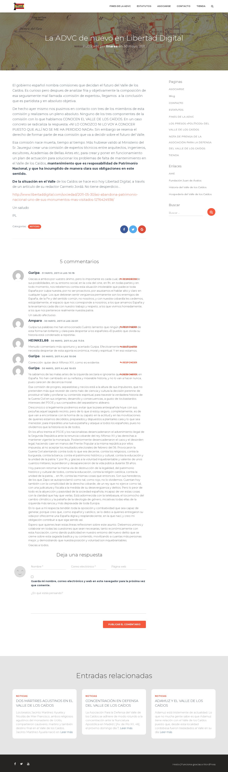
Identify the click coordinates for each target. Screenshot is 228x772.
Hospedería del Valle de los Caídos (190, 194)
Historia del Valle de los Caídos (187, 187)
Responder (129, 279)
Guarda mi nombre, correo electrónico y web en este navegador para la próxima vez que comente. (88, 583)
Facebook (15, 764)
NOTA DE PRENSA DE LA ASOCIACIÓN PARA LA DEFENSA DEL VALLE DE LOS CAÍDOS (190, 142)
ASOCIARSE (164, 6)
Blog (172, 96)
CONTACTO (183, 6)
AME (172, 173)
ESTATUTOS (144, 6)
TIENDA (200, 6)
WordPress (209, 764)
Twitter (21, 764)
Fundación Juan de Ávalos (185, 180)
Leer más (66, 732)
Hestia (176, 764)
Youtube (28, 764)
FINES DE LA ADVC (120, 6)
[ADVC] (18, 6)
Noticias (34, 226)
